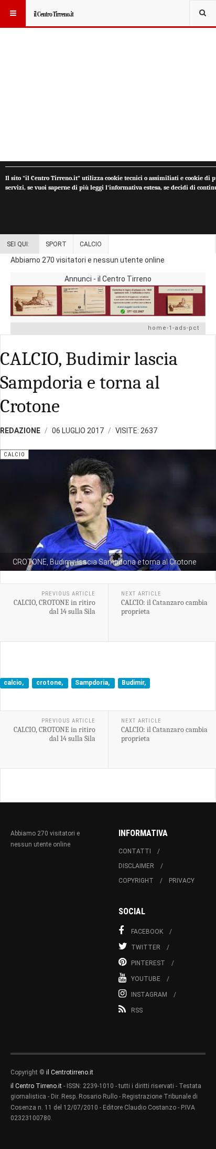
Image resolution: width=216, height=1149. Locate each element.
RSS (137, 1010)
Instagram (149, 994)
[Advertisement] (108, 80)
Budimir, (134, 683)
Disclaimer (136, 866)
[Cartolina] (108, 300)
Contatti (134, 851)
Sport (56, 244)
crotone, (50, 683)
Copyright (136, 880)
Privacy (182, 880)
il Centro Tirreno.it (36, 1086)
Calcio (91, 244)
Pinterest (148, 963)
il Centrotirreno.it (69, 1072)
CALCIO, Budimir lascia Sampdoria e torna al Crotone (89, 382)
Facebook (147, 931)
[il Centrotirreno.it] (53, 13)
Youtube (145, 979)
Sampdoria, (93, 683)
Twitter (145, 947)
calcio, (14, 683)
